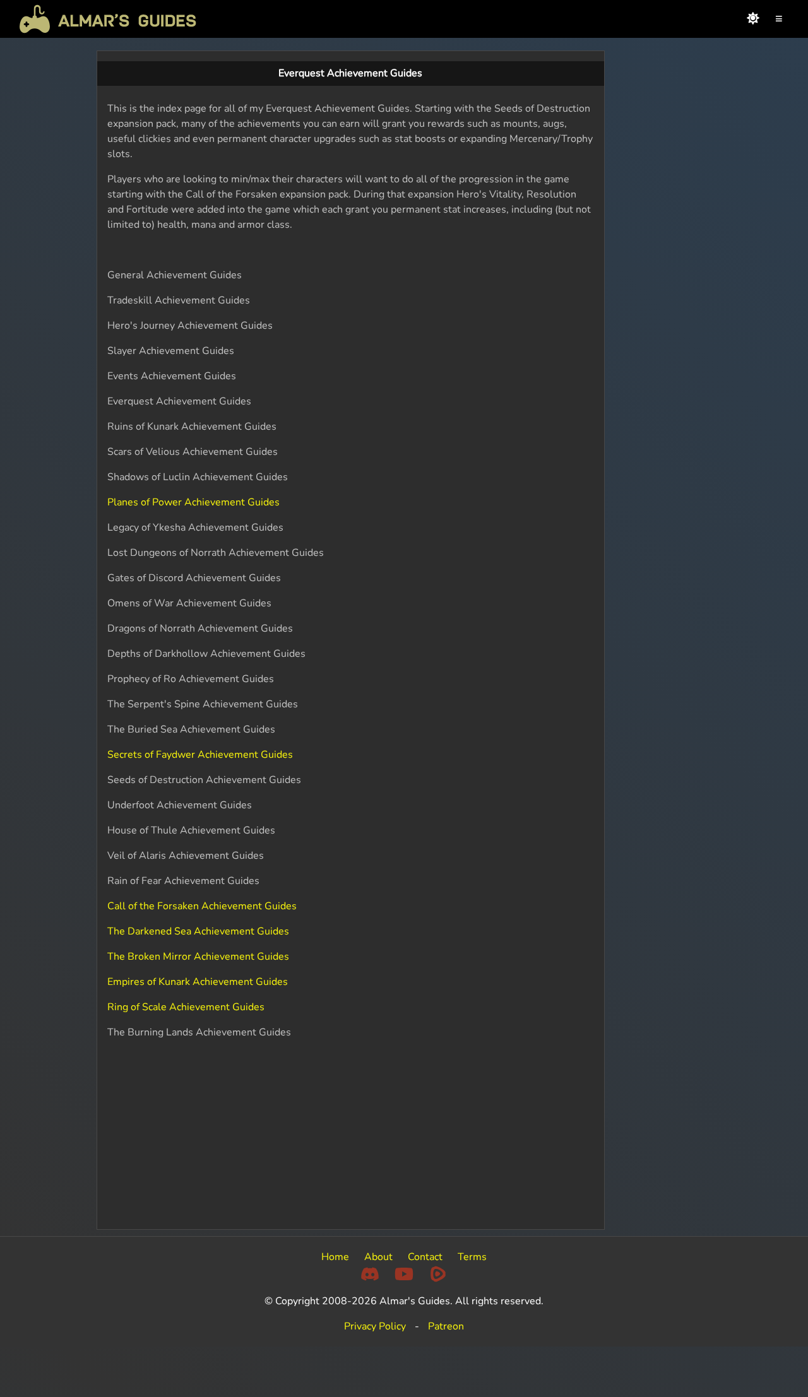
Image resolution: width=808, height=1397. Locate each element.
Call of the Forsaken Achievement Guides (202, 906)
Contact (425, 1257)
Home (335, 1257)
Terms (472, 1257)
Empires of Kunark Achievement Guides (197, 982)
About (378, 1257)
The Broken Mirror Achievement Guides (198, 957)
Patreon (446, 1326)
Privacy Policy (375, 1326)
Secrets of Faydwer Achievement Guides (200, 755)
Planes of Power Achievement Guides (193, 502)
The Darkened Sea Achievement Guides (198, 931)
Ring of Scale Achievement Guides (185, 1007)
